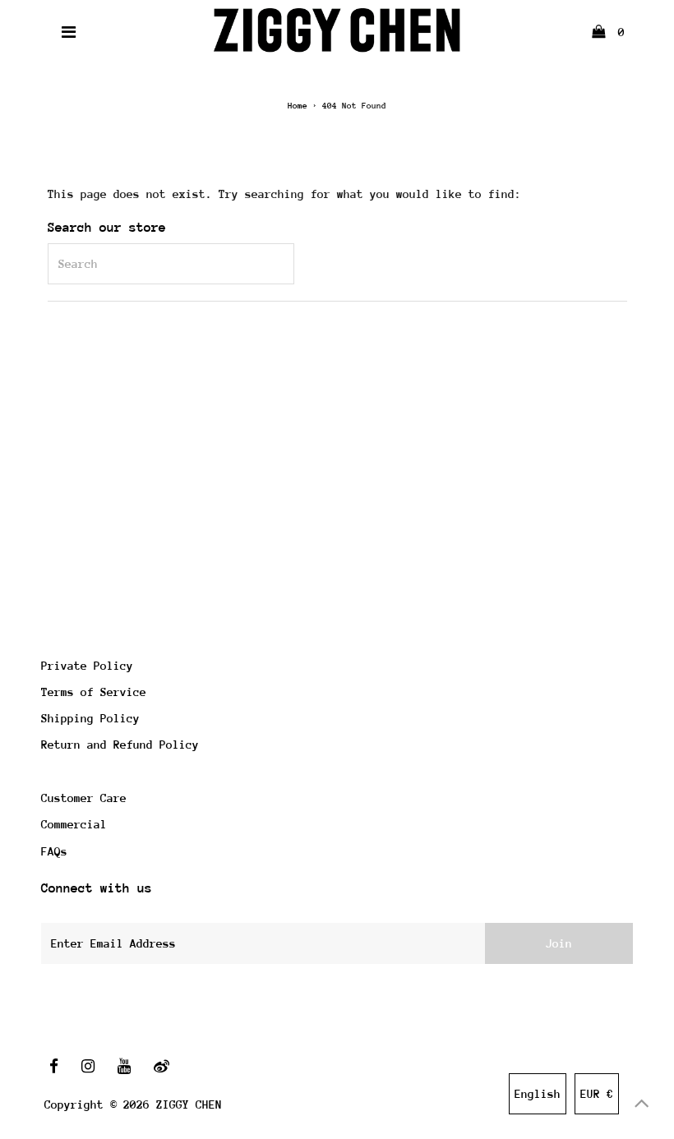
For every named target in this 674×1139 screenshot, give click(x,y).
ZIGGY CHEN (189, 1104)
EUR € (596, 1093)
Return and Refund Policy (120, 744)
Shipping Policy (90, 718)
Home (297, 106)
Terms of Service (93, 692)
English (538, 1093)
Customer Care (84, 798)
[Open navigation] (68, 32)
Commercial (74, 824)
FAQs (54, 851)
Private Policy (87, 665)
